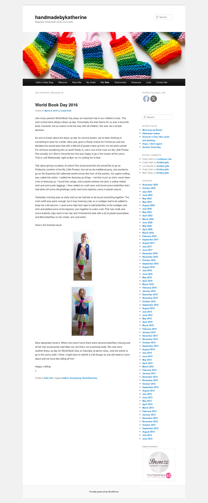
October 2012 (149, 424)
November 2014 (150, 339)
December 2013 (150, 376)
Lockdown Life (164, 158)
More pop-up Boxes (152, 129)
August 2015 (148, 308)
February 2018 (149, 236)
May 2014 (147, 359)
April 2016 (147, 280)
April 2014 (147, 363)
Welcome (62, 82)
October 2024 (149, 188)
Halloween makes (151, 133)
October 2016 (149, 260)
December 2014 (150, 335)
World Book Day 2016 (56, 105)
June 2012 (147, 438)
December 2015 (150, 294)
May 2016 (147, 277)
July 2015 (147, 311)
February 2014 (149, 369)
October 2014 (149, 342)
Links (148, 82)
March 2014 (148, 366)
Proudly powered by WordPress (104, 491)
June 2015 (147, 315)
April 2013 (147, 404)
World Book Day (89, 377)
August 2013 (148, 390)
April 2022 (147, 215)
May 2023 (147, 201)
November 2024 (150, 184)
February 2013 (149, 411)
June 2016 (147, 273)
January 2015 (149, 332)
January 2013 (149, 414)
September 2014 (150, 345)
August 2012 (148, 431)
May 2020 (147, 225)
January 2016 (149, 291)
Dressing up (75, 377)
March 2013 (148, 407)
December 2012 (150, 418)
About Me (76, 82)
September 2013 (150, 387)
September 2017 (150, 239)
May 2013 (147, 400)
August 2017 (148, 242)
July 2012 (147, 435)
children (65, 377)
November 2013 (150, 380)
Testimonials (120, 82)
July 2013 (147, 393)
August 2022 (148, 205)
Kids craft (48, 377)
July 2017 (147, 246)
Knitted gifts (163, 162)
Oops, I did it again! (152, 143)
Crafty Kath (66, 110)
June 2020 (147, 222)
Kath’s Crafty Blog (44, 82)
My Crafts (91, 82)
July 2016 (147, 270)
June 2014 (147, 356)
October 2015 (149, 301)
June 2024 (147, 195)
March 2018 (148, 232)
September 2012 (150, 428)
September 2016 (150, 263)
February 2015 (149, 328)
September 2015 (150, 304)
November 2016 (150, 256)
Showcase (136, 82)
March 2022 (148, 219)
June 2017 (147, 249)
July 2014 (147, 352)
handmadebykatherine (61, 16)
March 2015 (148, 325)
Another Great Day (151, 147)
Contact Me (161, 82)
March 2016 (148, 284)
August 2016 (148, 266)
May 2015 (147, 318)
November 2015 (150, 297)
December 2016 (150, 253)
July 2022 (147, 208)
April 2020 (147, 229)
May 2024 (147, 198)
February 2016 (149, 287)
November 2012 (150, 421)
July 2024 (147, 191)
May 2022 (147, 212)
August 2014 (148, 349)
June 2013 (147, 397)
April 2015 (147, 321)
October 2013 (149, 383)
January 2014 (149, 373)
